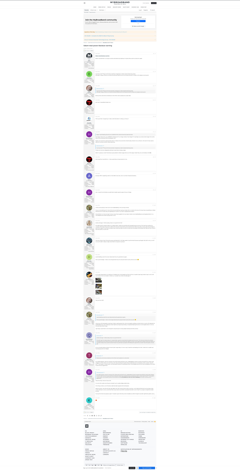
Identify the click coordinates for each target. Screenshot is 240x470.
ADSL (104, 431)
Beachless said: (99, 88)
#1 (155, 53)
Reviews (123, 441)
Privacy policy (144, 421)
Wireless (124, 444)
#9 (155, 189)
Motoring (106, 441)
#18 (155, 352)
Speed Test (143, 7)
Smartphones (107, 443)
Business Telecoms (91, 434)
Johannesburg (91, 68)
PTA (93, 217)
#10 (155, 205)
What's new (93, 10)
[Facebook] (86, 465)
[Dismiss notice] (155, 32)
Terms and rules (137, 421)
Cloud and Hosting (127, 434)
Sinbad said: (99, 355)
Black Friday (89, 432)
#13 (155, 254)
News (95, 7)
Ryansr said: (98, 335)
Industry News (117, 7)
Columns (141, 434)
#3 (155, 85)
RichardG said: (99, 315)
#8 (155, 173)
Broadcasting (125, 432)
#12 (155, 238)
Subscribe (154, 3)
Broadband (107, 432)
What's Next (126, 7)
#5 (155, 116)
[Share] (153, 53)
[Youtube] (95, 465)
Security (88, 443)
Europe (92, 143)
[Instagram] (98, 465)
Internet (106, 439)
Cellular (106, 434)
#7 (155, 156)
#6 (155, 131)
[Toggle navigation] (85, 3)
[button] (97, 10)
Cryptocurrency (91, 436)
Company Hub (135, 7)
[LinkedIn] (92, 465)
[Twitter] (89, 465)
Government (125, 437)
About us (106, 449)
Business (141, 432)
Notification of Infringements (131, 449)
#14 (155, 272)
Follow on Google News (109, 465)
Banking (141, 431)
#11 (155, 220)
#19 (155, 369)
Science (141, 441)
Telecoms (88, 444)
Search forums (92, 12)
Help (149, 421)
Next (91, 50)
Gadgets (88, 437)
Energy (105, 436)
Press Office (101, 7)
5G (86, 431)
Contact (106, 452)
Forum (109, 7)
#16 (155, 312)
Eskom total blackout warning (102, 55)
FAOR (93, 284)
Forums (86, 10)
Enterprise (124, 436)
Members (101, 10)
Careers (106, 454)
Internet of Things (127, 439)
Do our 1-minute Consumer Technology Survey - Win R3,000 (99, 39)
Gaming (105, 437)
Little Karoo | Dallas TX (89, 186)
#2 (155, 71)
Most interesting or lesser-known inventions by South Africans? (111, 32)
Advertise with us (109, 451)
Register (138, 21)
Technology (142, 443)
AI (121, 431)
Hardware (142, 437)
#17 (155, 332)
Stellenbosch (91, 364)
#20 (155, 397)
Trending (106, 444)
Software (124, 443)
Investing (141, 439)
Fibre (140, 436)
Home (152, 421)
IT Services (89, 441)
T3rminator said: (99, 372)
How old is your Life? (90, 113)
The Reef (92, 128)
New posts (86, 12)
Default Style (88, 421)
